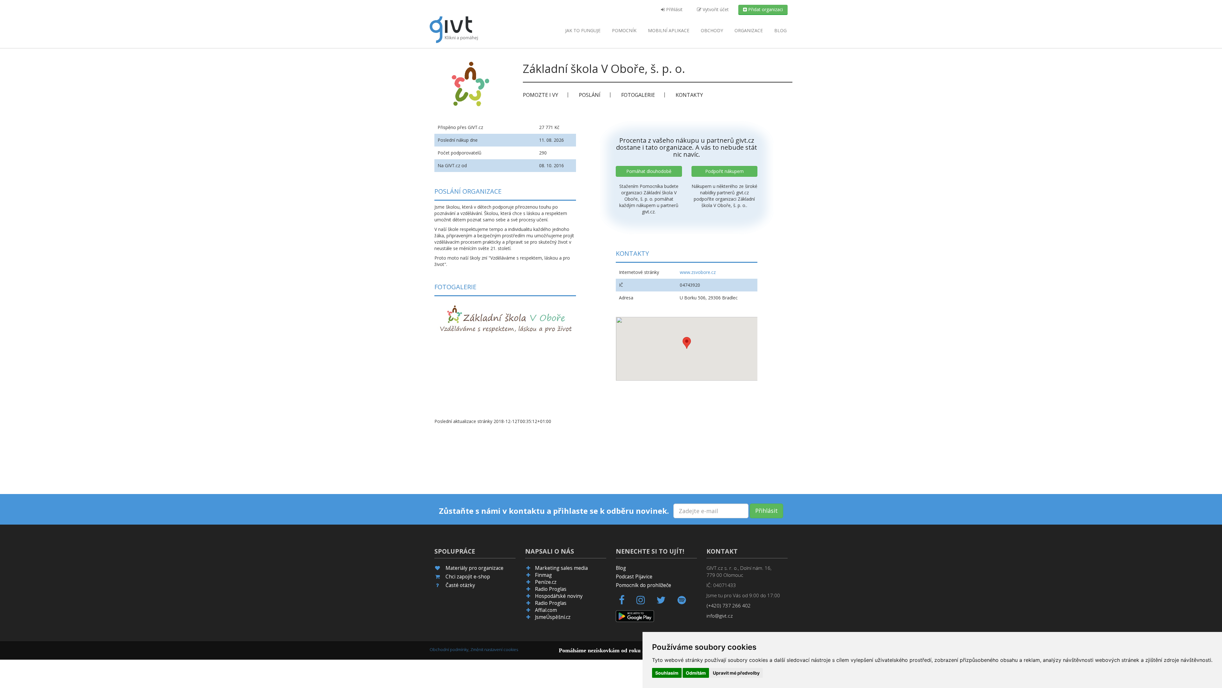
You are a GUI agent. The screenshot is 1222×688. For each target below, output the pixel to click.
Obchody (712, 30)
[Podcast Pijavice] (685, 601)
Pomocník (624, 30)
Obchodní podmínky (449, 649)
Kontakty (689, 94)
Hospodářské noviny (559, 596)
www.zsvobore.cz (698, 272)
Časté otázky (460, 585)
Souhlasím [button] (666, 673)
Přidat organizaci (765, 9)
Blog (780, 30)
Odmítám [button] (696, 673)
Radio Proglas (550, 589)
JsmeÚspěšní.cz (553, 617)
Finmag (543, 575)
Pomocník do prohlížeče (643, 585)
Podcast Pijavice (634, 576)
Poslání (589, 94)
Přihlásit (674, 9)
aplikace (668, 30)
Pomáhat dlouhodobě (648, 171)
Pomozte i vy (540, 94)
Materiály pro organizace (474, 568)
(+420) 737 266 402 (728, 605)
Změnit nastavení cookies (494, 649)
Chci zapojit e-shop (468, 576)
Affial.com (546, 610)
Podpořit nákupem (724, 171)
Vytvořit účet (715, 9)
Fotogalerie (638, 94)
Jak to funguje (582, 30)
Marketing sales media (561, 568)
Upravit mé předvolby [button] (736, 673)
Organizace (748, 30)
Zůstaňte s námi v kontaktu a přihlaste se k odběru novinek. (554, 511)
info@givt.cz (719, 616)
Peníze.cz (546, 582)
